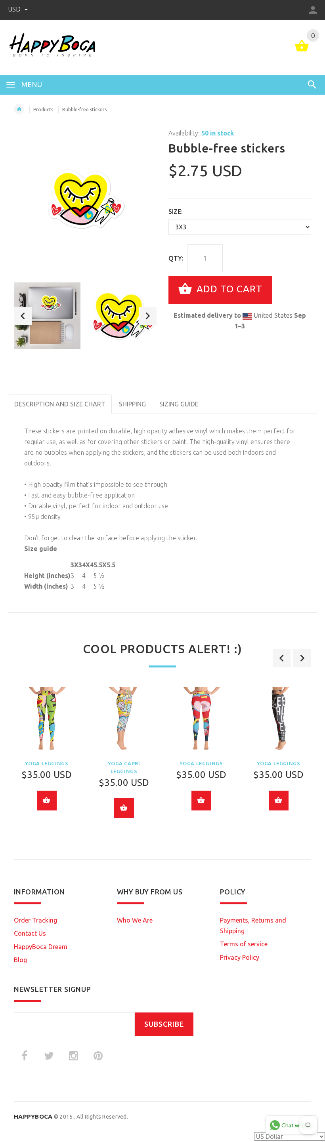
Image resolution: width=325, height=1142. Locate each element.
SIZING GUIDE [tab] (179, 404)
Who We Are (135, 920)
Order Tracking (35, 920)
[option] (47, 315)
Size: (175, 211)
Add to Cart (228, 289)
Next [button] (148, 316)
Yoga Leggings (47, 763)
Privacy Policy (239, 957)
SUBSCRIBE (164, 1024)
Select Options (47, 800)
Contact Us (30, 933)
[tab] (212, 399)
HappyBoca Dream (40, 946)
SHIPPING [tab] (132, 404)
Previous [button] (23, 316)
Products (43, 109)
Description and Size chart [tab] (59, 404)
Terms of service (244, 944)
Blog (20, 959)
